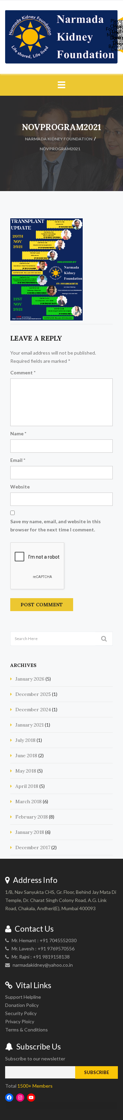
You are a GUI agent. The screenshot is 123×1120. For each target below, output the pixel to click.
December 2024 (33, 709)
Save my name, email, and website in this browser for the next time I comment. (55, 525)
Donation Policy (22, 1005)
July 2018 (25, 740)
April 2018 (26, 786)
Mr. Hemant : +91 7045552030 (44, 940)
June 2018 (26, 755)
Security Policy (21, 1013)
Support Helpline (23, 997)
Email (17, 460)
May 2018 (25, 771)
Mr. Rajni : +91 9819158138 (41, 957)
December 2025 (33, 694)
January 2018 (29, 832)
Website (20, 486)
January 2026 (29, 679)
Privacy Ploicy (19, 1021)
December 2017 (32, 847)
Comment (23, 372)
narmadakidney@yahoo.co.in (43, 965)
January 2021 (29, 725)
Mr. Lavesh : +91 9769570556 (43, 948)
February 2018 (31, 817)
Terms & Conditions (26, 1029)
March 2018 (28, 801)
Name (18, 433)
